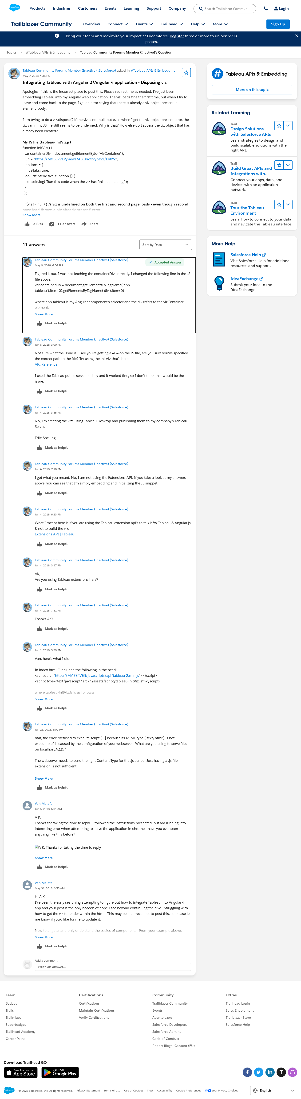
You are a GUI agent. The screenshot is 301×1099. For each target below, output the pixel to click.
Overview (91, 24)
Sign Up (278, 24)
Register (177, 36)
